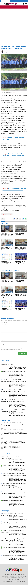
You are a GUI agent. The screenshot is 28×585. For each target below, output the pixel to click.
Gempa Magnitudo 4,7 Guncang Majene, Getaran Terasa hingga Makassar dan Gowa (17, 527)
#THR (10, 214)
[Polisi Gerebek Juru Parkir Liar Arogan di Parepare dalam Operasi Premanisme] (14, 466)
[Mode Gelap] (24, 4)
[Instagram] (13, 570)
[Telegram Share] (23, 219)
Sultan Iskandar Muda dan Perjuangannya (15, 433)
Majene (13, 92)
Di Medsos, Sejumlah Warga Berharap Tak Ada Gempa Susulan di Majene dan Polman (17, 543)
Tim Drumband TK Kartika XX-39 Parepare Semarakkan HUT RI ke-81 (17, 368)
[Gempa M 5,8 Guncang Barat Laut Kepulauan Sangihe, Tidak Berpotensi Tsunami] (14, 514)
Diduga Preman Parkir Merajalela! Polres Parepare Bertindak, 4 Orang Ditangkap (17, 488)
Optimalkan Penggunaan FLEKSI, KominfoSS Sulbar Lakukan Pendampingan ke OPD (6, 263)
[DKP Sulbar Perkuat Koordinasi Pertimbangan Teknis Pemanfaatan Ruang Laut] (21, 256)
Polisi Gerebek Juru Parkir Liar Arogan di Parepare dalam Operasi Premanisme (17, 470)
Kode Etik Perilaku (14, 579)
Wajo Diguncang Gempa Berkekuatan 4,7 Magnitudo (16, 559)
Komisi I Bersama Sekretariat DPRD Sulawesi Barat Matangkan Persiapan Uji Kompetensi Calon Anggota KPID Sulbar (21, 235)
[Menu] (2, 4)
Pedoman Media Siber (11, 577)
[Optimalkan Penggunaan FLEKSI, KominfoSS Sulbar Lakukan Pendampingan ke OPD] (7, 256)
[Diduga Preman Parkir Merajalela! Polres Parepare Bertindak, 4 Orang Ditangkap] (14, 484)
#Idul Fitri (4, 214)
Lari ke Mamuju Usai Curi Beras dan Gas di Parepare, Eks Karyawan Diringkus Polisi (17, 496)
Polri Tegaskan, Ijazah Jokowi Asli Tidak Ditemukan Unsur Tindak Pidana (17, 461)
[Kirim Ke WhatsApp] (26, 219)
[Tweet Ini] (17, 219)
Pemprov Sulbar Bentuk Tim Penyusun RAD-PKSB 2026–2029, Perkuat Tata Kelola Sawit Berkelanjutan (7, 235)
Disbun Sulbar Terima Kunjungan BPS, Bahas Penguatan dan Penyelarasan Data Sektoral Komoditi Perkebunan (7, 249)
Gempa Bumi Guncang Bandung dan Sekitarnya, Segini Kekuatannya (17, 535)
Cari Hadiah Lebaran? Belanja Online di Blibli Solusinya (14, 443)
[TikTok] (18, 570)
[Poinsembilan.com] (10, 4)
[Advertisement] (14, 23)
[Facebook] (7, 570)
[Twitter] (10, 570)
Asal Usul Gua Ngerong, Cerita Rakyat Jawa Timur (14, 424)
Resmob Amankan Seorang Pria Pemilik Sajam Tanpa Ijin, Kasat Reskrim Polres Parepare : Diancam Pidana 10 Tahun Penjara (17, 480)
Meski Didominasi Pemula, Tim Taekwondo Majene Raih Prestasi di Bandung (13, 448)
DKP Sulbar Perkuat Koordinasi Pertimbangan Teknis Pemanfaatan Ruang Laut (20, 263)
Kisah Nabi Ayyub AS (9, 438)
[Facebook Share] (14, 219)
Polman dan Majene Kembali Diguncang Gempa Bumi (17, 552)
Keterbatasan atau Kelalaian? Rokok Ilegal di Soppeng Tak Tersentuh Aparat (17, 505)
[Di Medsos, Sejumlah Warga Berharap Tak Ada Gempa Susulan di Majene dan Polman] (14, 539)
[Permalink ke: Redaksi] (2, 51)
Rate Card (20, 574)
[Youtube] (15, 570)
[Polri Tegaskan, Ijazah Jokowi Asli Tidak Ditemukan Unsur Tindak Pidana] (14, 457)
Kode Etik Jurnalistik (10, 574)
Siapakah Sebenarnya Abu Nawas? (13, 429)
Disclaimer (5, 576)
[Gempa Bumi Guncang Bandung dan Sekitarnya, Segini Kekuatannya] (14, 531)
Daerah (2, 44)
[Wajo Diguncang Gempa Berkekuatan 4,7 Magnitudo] (14, 556)
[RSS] (21, 570)
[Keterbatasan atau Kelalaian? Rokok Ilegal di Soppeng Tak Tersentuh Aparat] (14, 501)
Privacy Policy (22, 576)
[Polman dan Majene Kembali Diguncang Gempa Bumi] (14, 548)
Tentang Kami (13, 576)
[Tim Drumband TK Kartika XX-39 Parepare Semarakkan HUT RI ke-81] (14, 363)
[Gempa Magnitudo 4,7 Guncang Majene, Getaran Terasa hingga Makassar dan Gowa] (14, 523)
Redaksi (6, 51)
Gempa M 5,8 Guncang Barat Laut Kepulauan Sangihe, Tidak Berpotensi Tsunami (17, 518)
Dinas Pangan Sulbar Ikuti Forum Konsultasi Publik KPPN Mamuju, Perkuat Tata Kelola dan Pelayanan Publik (21, 249)
